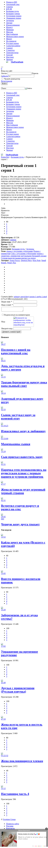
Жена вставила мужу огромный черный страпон (23, 491)
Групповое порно (13, 16)
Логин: (4, 73)
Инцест (9, 27)
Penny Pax (11, 263)
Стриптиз (10, 50)
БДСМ (9, 9)
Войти (4, 84)
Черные (9, 59)
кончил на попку (28, 258)
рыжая (18, 258)
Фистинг (10, 57)
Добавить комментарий (11, 332)
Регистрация (6, 81)
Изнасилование (13, 25)
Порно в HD (11, 2)
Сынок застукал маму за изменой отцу (18, 416)
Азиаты (9, 7)
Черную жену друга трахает (20, 524)
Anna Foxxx (15, 260)
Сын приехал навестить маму (22, 457)
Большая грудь (12, 11)
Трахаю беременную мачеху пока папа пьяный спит (24, 384)
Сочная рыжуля (8, 258)
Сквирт (9, 48)
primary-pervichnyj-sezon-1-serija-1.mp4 (30, 297)
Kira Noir (36, 260)
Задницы (10, 20)
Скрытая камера (13, 46)
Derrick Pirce (26, 260)
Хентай (9, 55)
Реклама (9, 826)
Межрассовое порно (15, 36)
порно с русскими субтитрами (19, 251)
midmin (13, 240)
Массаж (9, 32)
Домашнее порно (13, 18)
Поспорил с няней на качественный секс (15, 351)
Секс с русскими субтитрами (23, 253)
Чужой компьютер (12, 79)
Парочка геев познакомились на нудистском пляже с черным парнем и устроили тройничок (23, 473)
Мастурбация (12, 34)
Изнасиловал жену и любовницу (23, 431)
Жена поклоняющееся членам (22, 761)
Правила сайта (12, 824)
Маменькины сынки (15, 444)
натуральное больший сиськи (33, 256)
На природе (11, 41)
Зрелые (9, 23)
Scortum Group (9, 819)
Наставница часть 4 (15, 793)
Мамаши (10, 30)
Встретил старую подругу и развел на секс (20, 507)
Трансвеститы (12, 52)
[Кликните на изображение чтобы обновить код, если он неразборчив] (23, 326)
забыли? (5, 76)
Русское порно (12, 43)
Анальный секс (13, 4)
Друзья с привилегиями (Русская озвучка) (17, 689)
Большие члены (13, 13)
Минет (9, 39)
